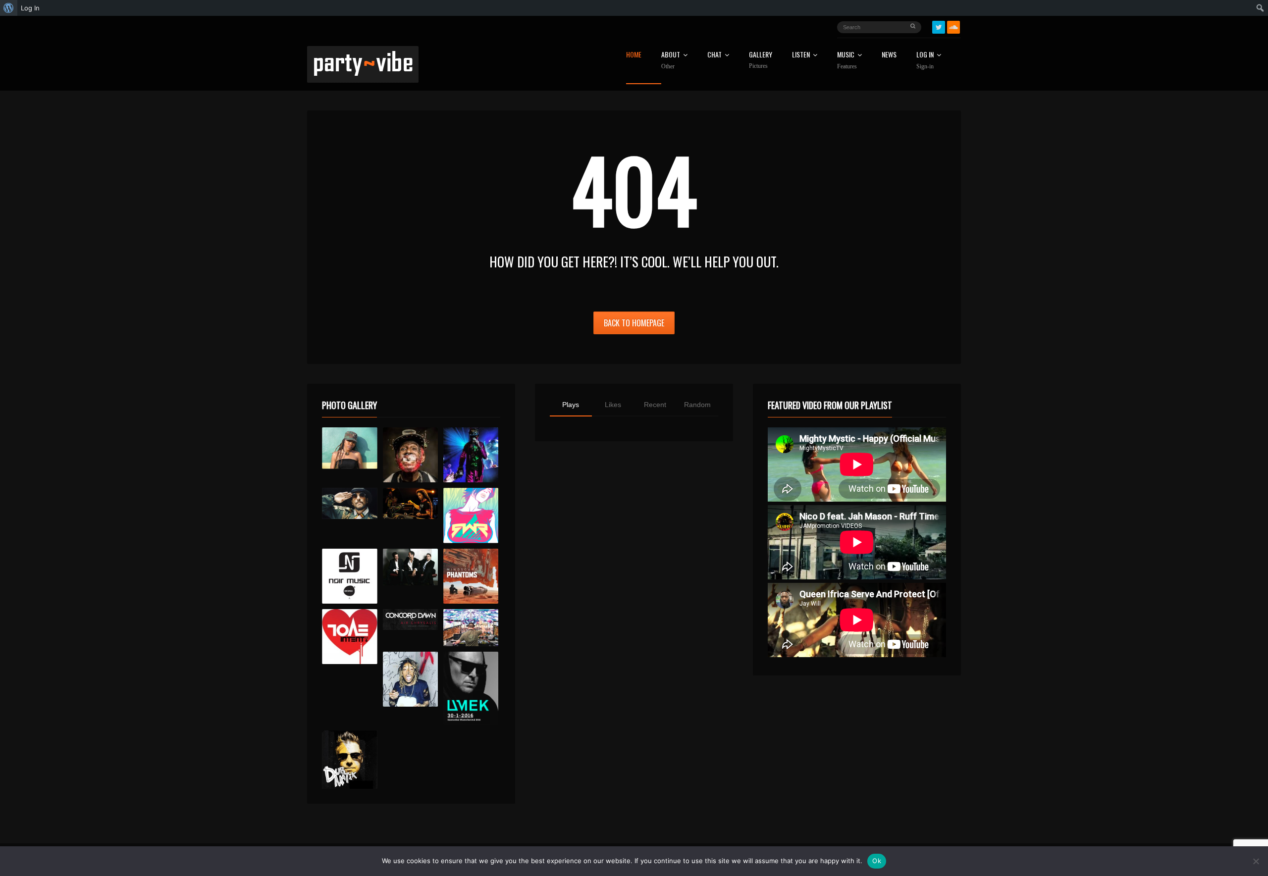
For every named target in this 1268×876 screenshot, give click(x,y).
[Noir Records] (349, 576)
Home (633, 55)
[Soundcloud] (953, 27)
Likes (613, 405)
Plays (570, 405)
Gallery (760, 60)
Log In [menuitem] (30, 8)
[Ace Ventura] (470, 627)
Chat (714, 55)
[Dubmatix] (349, 759)
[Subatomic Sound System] (470, 454)
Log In (925, 60)
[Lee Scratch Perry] (410, 454)
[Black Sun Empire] (470, 576)
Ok (876, 861)
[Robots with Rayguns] (470, 515)
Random (697, 405)
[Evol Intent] (349, 636)
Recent (655, 405)
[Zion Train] (410, 503)
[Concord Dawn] (410, 619)
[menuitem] (8, 8)
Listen (801, 55)
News (889, 55)
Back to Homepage (634, 323)
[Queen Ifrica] (349, 448)
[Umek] (470, 688)
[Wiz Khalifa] (410, 679)
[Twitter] (938, 27)
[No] (1256, 861)
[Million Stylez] (349, 503)
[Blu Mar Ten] (410, 567)
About (670, 60)
